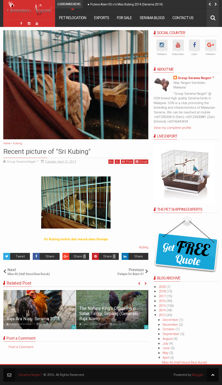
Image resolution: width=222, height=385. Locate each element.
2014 (162, 310)
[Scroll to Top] (213, 375)
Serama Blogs (152, 17)
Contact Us (182, 17)
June (167, 348)
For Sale (124, 17)
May (166, 353)
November (171, 325)
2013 (162, 315)
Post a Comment (21, 347)
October (169, 329)
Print (129, 161)
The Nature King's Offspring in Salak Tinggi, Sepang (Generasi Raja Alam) (108, 313)
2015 (162, 306)
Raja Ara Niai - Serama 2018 (33, 318)
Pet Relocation (72, 17)
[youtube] (36, 23)
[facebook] (21, 23)
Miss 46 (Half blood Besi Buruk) (184, 362)
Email (143, 161)
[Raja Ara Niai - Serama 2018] (39, 309)
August (168, 339)
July (166, 343)
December (171, 320)
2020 (162, 287)
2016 (162, 301)
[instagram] (29, 23)
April (166, 358)
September (171, 334)
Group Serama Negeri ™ (196, 78)
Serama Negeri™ (30, 375)
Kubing (143, 247)
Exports (101, 17)
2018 (162, 291)
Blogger (198, 375)
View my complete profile (172, 128)
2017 (162, 296)
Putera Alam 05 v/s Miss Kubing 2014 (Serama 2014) (126, 4)
